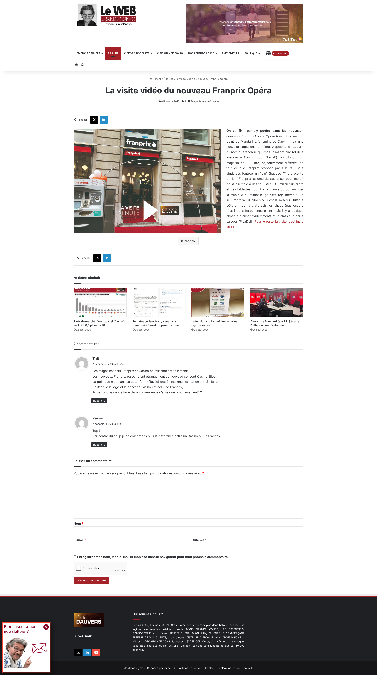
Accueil (156, 78)
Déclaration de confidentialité (235, 668)
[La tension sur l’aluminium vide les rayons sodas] (217, 302)
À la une (169, 78)
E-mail (80, 540)
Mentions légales (134, 668)
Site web (199, 540)
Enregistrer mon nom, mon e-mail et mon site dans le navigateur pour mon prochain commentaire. (153, 557)
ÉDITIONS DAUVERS (88, 53)
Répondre (99, 400)
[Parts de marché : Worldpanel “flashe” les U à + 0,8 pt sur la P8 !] (100, 302)
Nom (78, 523)
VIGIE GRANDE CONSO (170, 53)
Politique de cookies (190, 668)
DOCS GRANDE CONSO (201, 53)
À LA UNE (113, 53)
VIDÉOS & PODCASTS (136, 53)
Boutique (250, 53)
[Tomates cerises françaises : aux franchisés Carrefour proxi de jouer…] (159, 302)
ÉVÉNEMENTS (230, 53)
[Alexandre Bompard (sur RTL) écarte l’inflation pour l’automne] (276, 302)
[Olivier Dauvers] (107, 15)
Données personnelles (161, 668)
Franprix (189, 241)
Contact (210, 668)
